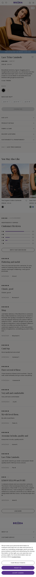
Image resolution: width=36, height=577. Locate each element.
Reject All (18, 568)
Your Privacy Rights (18, 563)
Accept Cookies (18, 573)
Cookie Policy (16, 557)
